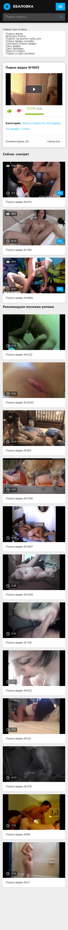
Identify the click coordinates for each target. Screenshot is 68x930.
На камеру (13, 129)
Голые (25, 129)
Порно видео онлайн (20, 41)
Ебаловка (23, 6)
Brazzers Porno (16, 36)
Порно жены (14, 34)
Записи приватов (33, 123)
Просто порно (15, 51)
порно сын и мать (15, 29)
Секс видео (13, 46)
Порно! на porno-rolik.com (23, 39)
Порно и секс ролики (20, 54)
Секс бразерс (15, 49)
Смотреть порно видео (21, 44)
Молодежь (53, 123)
